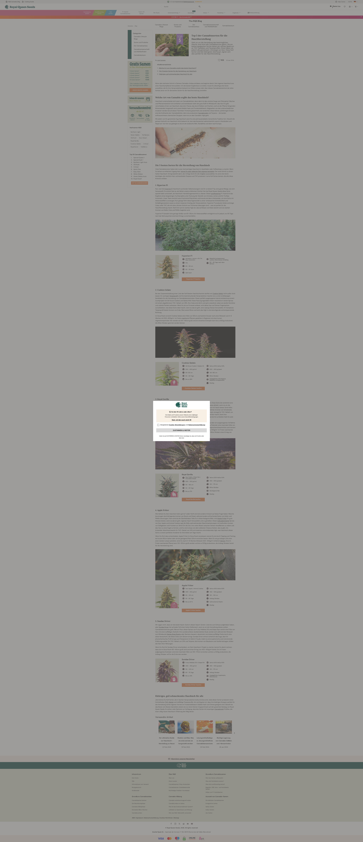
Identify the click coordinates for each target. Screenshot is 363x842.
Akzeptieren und (182, 425)
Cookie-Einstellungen (177, 425)
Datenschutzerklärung (196, 425)
